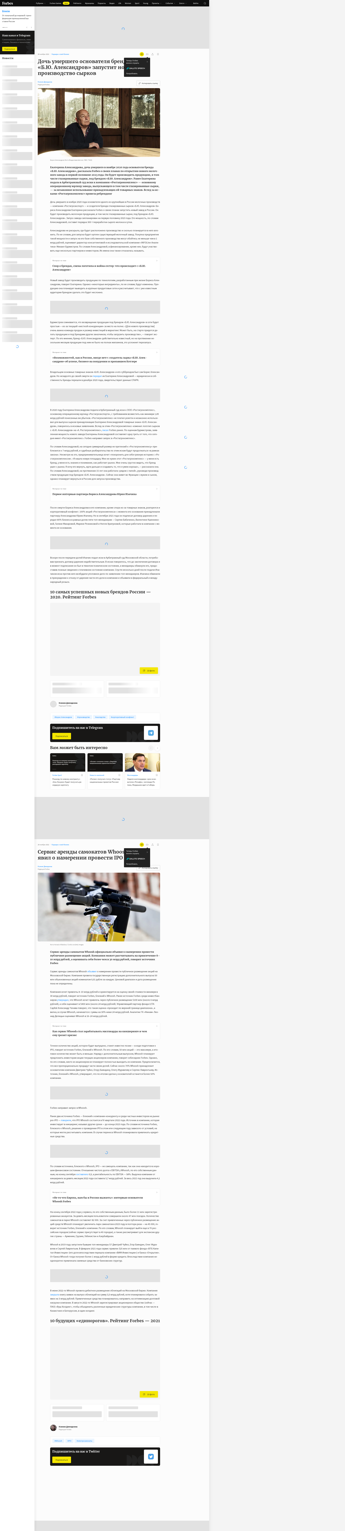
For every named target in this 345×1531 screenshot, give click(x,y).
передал (97, 354)
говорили (66, 1033)
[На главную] (7, 3)
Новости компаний (97, 710)
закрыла (54, 1165)
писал (105, 387)
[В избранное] (86, 619)
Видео (112, 3)
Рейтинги (77, 3)
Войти (195, 3)
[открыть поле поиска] (205, 3)
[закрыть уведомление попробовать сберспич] (147, 62)
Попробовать (131, 73)
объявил (92, 906)
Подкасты (102, 3)
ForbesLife (93, 1369)
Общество (56, 1369)
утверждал (63, 934)
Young (145, 3)
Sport (137, 3)
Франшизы (89, 3)
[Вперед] (164, 625)
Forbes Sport (57, 710)
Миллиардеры (132, 710)
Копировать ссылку (150, 83)
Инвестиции (132, 1369)
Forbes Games (59, 3)
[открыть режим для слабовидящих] (142, 54)
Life (119, 3)
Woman (128, 3)
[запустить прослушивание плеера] (147, 54)
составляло (82, 1066)
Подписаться (62, 671)
